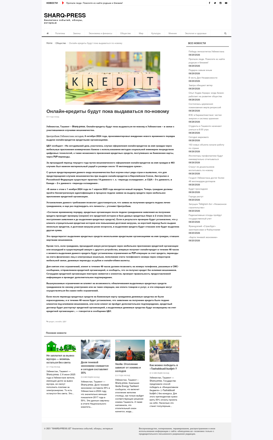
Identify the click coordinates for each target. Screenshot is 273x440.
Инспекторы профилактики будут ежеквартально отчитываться (206, 157)
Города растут (196, 196)
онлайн (58, 321)
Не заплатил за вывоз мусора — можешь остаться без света (60, 359)
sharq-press (65, 15)
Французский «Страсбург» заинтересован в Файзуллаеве (204, 227)
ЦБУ (64, 321)
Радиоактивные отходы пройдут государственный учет (205, 216)
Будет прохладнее (198, 188)
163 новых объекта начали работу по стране (206, 146)
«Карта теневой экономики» (203, 237)
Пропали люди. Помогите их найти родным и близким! (94, 2)
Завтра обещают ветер (200, 85)
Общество (125, 33)
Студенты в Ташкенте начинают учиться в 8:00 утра (205, 127)
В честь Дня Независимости (203, 77)
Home (49, 43)
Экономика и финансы (100, 33)
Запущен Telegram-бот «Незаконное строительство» (208, 205)
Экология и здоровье (195, 33)
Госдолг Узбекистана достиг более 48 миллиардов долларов (206, 179)
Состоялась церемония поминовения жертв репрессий (205, 105)
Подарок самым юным (200, 70)
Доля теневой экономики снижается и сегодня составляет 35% (95, 367)
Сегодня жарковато (199, 137)
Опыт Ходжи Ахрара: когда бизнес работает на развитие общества (206, 94)
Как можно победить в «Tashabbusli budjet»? (164, 366)
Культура (156, 33)
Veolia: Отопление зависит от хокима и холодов (128, 367)
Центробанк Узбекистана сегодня (64, 136)
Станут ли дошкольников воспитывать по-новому (201, 168)
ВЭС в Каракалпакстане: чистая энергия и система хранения (205, 116)
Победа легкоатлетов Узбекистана (206, 51)
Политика (60, 33)
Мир (141, 33)
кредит (51, 321)
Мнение (173, 33)
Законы (77, 33)
